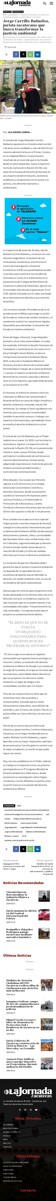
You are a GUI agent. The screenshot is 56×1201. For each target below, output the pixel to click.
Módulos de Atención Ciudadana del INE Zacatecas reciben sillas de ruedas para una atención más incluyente (22, 985)
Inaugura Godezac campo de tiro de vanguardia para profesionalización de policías (22, 1005)
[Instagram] (25, 1110)
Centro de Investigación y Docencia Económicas (23, 814)
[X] (23, 54)
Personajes (18, 12)
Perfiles (7, 12)
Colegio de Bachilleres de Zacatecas (27, 819)
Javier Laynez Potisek (28, 823)
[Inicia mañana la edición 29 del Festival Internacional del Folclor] (44, 914)
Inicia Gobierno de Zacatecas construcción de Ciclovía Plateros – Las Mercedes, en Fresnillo (22, 1044)
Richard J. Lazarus (11, 836)
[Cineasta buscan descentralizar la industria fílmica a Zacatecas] (44, 896)
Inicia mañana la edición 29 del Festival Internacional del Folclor (21, 914)
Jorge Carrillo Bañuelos (13, 831)
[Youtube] (36, 1110)
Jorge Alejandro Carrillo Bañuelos (33, 827)
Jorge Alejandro (10, 827)
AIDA (19, 806)
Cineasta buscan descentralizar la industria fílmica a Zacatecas (17, 896)
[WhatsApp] (30, 54)
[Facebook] (16, 54)
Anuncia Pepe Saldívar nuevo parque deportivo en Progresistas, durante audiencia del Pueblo (21, 1063)
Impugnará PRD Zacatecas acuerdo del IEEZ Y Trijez (14, 866)
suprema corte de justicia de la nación (19, 840)
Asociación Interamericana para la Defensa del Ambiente (26, 810)
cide (47, 814)
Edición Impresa (10, 823)
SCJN (24, 836)
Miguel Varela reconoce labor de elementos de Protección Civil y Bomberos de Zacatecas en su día (22, 1025)
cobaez (7, 819)
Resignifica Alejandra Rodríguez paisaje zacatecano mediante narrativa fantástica (19, 933)
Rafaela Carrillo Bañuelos (36, 831)
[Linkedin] (37, 54)
